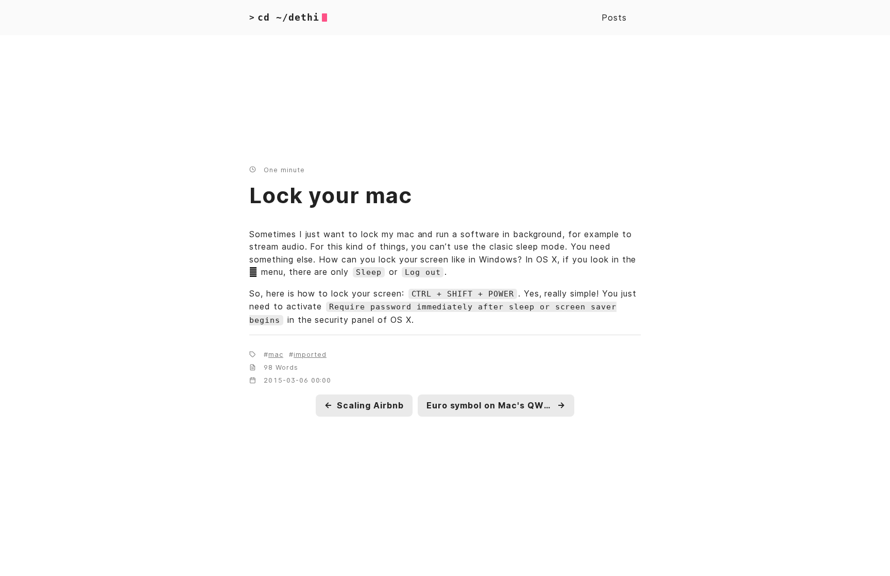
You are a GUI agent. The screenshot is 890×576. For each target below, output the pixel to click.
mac (275, 354)
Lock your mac (330, 195)
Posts (614, 17)
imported (310, 354)
